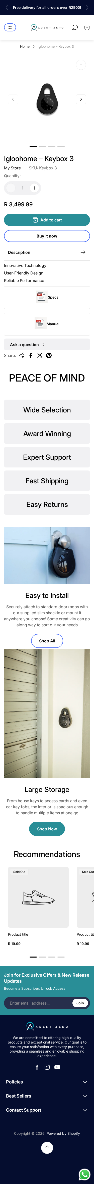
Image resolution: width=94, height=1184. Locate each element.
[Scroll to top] (47, 1148)
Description (19, 252)
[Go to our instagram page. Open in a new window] (47, 1067)
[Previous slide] (7, 8)
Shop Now (47, 828)
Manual (53, 324)
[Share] (22, 355)
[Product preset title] (38, 897)
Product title (18, 934)
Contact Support (23, 1110)
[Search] (74, 27)
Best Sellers (18, 1096)
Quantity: (12, 175)
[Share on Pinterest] (49, 355)
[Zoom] (81, 65)
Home (25, 46)
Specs (53, 297)
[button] (33, 146)
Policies (14, 1081)
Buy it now (47, 236)
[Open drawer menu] (10, 27)
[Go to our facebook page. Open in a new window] (37, 1067)
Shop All (47, 640)
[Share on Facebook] (31, 355)
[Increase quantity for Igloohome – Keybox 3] (34, 188)
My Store (12, 167)
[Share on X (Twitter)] (40, 355)
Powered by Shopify (63, 1133)
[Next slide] (87, 8)
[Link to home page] (47, 1026)
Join (80, 1003)
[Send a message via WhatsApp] (84, 1174)
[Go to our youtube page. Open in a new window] (57, 1067)
